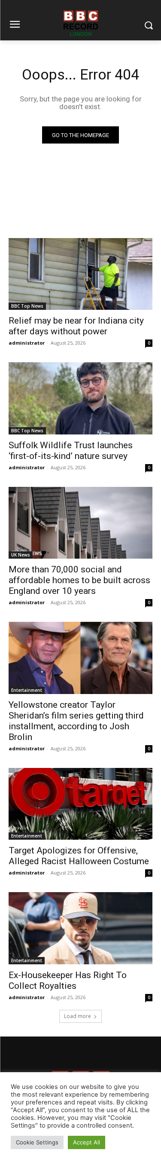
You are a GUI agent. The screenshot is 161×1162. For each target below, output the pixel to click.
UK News (20, 555)
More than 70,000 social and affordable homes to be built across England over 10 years (79, 580)
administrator (27, 342)
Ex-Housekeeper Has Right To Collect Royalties (68, 980)
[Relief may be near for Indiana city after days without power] (80, 274)
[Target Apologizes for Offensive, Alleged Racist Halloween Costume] (80, 804)
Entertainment (26, 690)
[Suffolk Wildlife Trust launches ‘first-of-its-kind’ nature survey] (80, 398)
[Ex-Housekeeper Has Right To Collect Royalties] (80, 928)
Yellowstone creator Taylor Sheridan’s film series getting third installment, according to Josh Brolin (76, 721)
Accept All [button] (86, 1142)
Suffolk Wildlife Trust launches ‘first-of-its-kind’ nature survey (71, 450)
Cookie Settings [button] (37, 1142)
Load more (77, 1016)
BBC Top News (27, 306)
